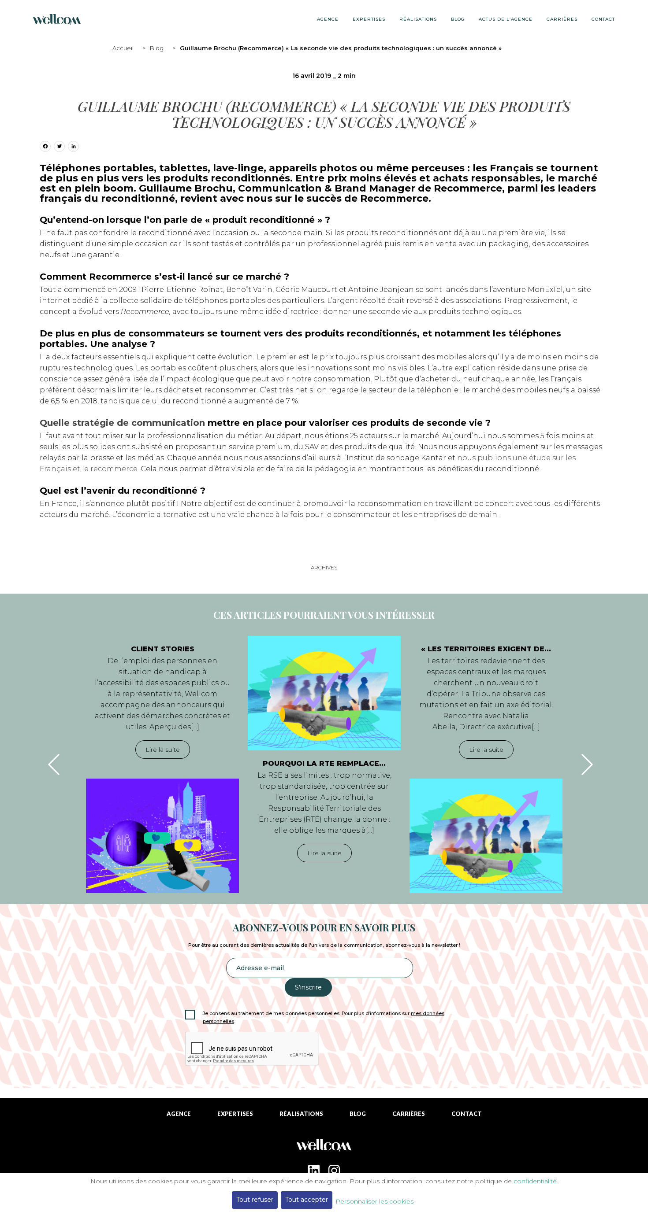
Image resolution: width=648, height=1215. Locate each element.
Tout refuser (254, 1200)
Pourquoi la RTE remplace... (324, 763)
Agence (328, 19)
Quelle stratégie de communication (122, 422)
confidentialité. (536, 1181)
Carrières (562, 19)
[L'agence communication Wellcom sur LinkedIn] (314, 1170)
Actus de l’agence (506, 19)
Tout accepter (306, 1200)
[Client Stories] (162, 836)
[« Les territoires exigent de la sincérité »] (486, 836)
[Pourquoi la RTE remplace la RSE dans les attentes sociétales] (324, 693)
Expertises (369, 19)
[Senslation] (324, 1148)
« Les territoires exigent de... (486, 649)
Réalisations (418, 19)
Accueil (123, 48)
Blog (157, 48)
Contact (603, 19)
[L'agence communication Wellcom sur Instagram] (334, 1170)
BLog (458, 19)
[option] (162, 764)
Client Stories (162, 649)
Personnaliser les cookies (374, 1201)
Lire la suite (162, 749)
